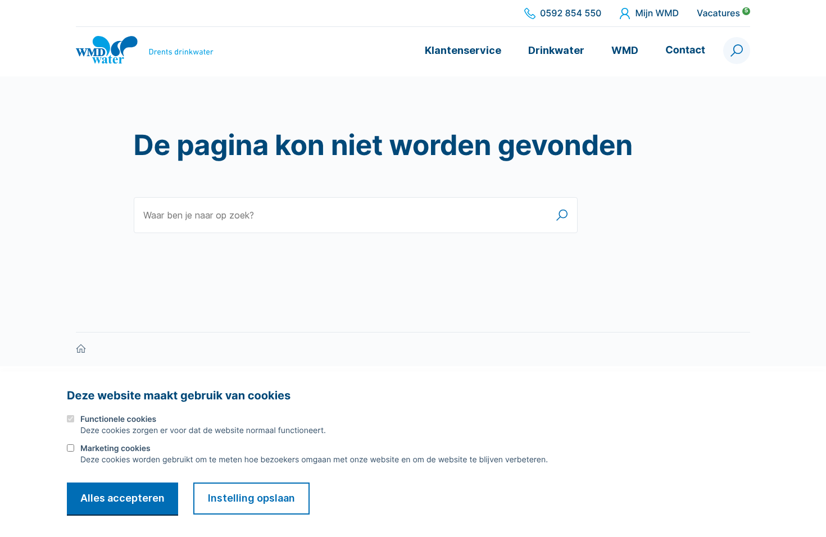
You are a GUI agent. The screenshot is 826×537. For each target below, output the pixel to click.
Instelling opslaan (251, 498)
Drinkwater (556, 50)
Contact (685, 50)
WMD (624, 50)
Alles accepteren (122, 498)
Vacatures (722, 13)
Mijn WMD (657, 13)
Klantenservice (463, 50)
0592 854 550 (570, 13)
